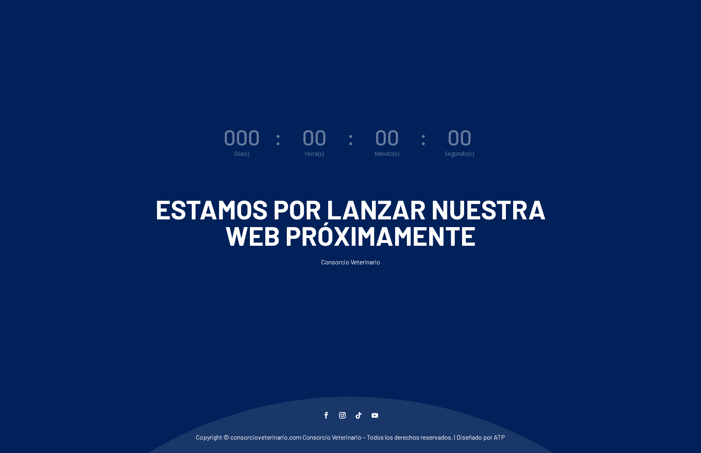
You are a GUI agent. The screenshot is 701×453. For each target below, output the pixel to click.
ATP (499, 437)
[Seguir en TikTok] (358, 415)
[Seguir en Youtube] (374, 415)
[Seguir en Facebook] (326, 415)
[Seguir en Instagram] (342, 415)
